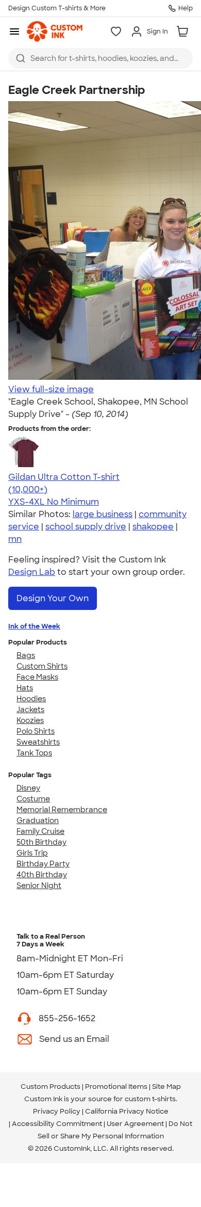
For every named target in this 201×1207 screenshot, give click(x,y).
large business (102, 514)
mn (15, 539)
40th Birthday (41, 874)
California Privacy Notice (127, 1111)
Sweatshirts (38, 742)
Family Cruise (40, 831)
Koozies (30, 720)
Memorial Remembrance (61, 809)
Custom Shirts (42, 666)
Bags (25, 655)
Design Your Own (52, 598)
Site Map (166, 1086)
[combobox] (100, 58)
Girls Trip (32, 853)
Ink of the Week (34, 626)
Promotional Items (116, 1086)
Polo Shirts (35, 731)
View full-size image (51, 389)
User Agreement (135, 1123)
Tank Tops (34, 753)
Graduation (37, 820)
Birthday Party (43, 863)
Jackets (30, 709)
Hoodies (31, 698)
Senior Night (38, 885)
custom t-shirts (150, 1099)
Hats (24, 688)
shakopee (153, 526)
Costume (33, 798)
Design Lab (31, 572)
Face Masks (37, 677)
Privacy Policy (56, 1111)
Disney (28, 788)
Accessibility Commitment (57, 1123)
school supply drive (85, 526)
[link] (54, 31)
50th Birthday (41, 842)
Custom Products (50, 1086)
